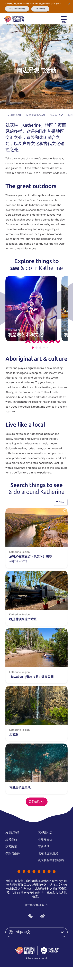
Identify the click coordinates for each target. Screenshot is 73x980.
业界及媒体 (45, 839)
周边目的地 (14, 115)
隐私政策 (11, 846)
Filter (61, 502)
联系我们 (11, 839)
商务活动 (43, 846)
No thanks (40, 8)
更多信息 (34, 801)
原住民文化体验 (34, 905)
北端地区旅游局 (48, 853)
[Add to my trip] (64, 746)
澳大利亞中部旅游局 (51, 860)
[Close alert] (69, 3)
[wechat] (30, 916)
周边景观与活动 (35, 115)
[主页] (13, 18)
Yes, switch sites (17, 8)
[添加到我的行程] (64, 510)
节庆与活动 (56, 115)
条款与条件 (12, 853)
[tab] (33, 347)
